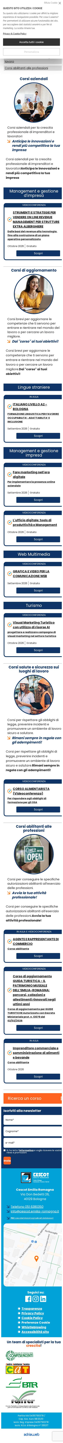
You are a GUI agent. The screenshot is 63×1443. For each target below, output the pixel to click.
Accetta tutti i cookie (31, 42)
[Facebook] (28, 1299)
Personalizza (31, 51)
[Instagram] (36, 1299)
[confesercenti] (19, 1360)
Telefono (27, 1207)
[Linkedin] (43, 1299)
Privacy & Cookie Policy (14, 33)
